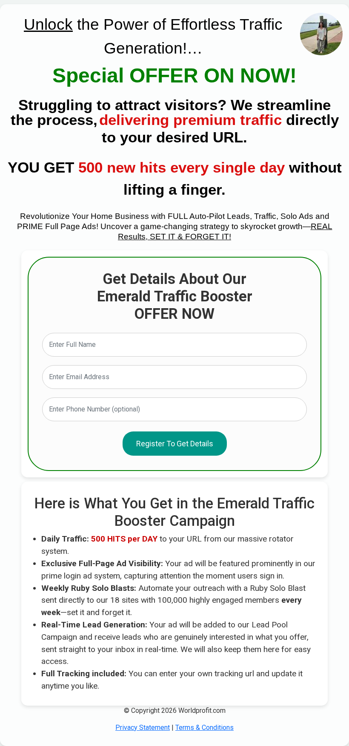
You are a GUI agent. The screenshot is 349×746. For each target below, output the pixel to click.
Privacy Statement (142, 727)
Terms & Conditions (204, 727)
